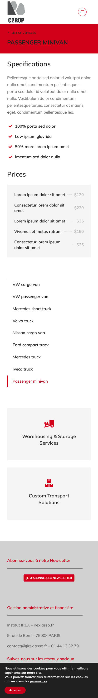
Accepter (15, 690)
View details (49, 440)
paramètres (38, 681)
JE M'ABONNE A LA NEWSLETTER (49, 578)
